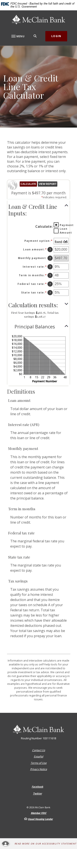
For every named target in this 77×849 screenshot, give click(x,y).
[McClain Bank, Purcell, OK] (38, 20)
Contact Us (38, 750)
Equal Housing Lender (40, 819)
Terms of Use (39, 763)
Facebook (37, 786)
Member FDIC (38, 813)
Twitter (37, 793)
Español (38, 756)
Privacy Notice (38, 769)
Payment (67, 225)
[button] (38, 210)
